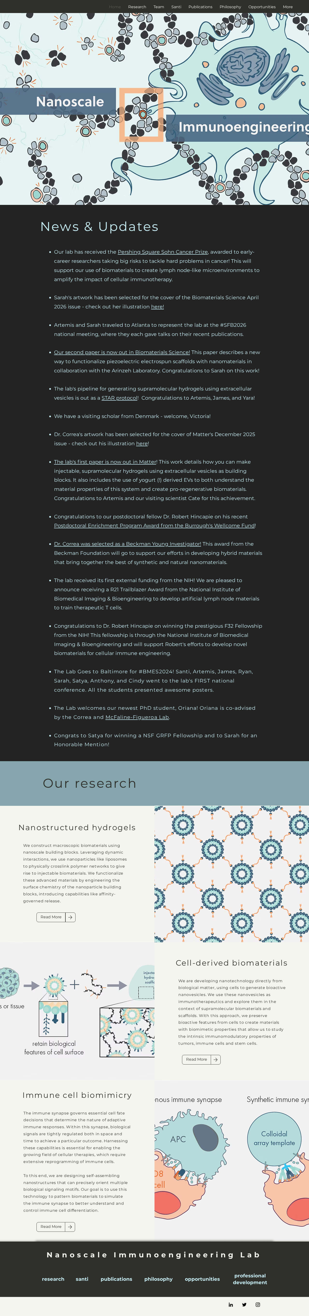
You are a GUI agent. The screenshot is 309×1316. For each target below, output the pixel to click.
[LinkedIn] (231, 1305)
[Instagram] (258, 1305)
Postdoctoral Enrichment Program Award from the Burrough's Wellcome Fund (154, 525)
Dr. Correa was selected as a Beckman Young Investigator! (127, 544)
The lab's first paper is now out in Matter (105, 462)
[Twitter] (244, 1305)
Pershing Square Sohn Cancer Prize (163, 252)
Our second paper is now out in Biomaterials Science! (122, 352)
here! (157, 307)
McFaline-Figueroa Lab (137, 717)
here (142, 443)
